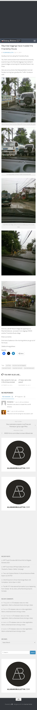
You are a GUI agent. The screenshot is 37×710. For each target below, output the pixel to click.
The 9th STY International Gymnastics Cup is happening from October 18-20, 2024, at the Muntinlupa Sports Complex (18, 589)
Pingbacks (21, 396)
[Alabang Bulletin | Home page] (14, 40)
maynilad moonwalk (17, 368)
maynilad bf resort (6, 368)
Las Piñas (8, 365)
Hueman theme (28, 704)
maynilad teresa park (29, 368)
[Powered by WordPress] (12, 704)
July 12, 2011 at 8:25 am (17, 411)
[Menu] (34, 40)
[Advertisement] (18, 19)
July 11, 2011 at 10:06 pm (22, 402)
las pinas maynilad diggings (19, 365)
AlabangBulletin (8, 52)
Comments (8, 396)
